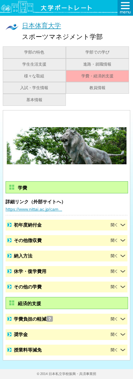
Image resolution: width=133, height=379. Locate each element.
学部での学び (97, 52)
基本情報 (34, 100)
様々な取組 (34, 76)
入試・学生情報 (34, 88)
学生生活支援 (34, 64)
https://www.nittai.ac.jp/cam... (34, 209)
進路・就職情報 (97, 64)
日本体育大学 (41, 25)
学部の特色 (34, 52)
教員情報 (97, 88)
